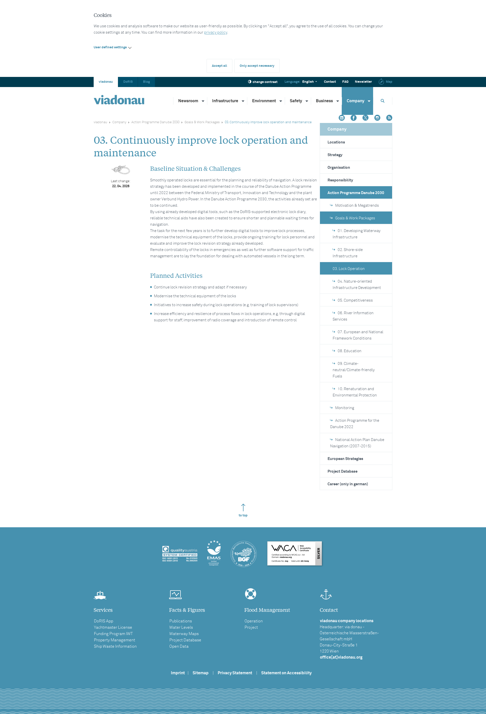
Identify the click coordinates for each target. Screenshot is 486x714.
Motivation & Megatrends (357, 205)
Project (251, 627)
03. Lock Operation (349, 269)
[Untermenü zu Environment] (281, 101)
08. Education (349, 351)
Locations (336, 142)
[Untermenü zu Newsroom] (203, 101)
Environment (264, 101)
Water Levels (181, 627)
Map (389, 81)
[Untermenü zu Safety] (307, 101)
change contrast (265, 82)
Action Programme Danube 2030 (155, 122)
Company (355, 101)
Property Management (114, 640)
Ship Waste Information (115, 646)
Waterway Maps (184, 634)
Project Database (342, 471)
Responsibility (340, 180)
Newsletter (363, 81)
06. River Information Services (353, 316)
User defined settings (110, 47)
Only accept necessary (257, 66)
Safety (296, 101)
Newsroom (188, 101)
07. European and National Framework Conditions (358, 335)
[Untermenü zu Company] (369, 101)
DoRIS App (103, 621)
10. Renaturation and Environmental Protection (355, 392)
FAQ (345, 81)
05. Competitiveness (355, 300)
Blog (146, 81)
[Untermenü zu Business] (338, 101)
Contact (330, 81)
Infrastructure (225, 101)
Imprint (178, 673)
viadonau (106, 81)
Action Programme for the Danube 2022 (354, 424)
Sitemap (201, 673)
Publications (180, 621)
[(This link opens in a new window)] (342, 118)
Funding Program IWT (113, 634)
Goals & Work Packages (202, 122)
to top (243, 515)
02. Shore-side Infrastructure (348, 253)
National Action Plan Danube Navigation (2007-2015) (357, 443)
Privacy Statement (235, 673)
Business (324, 101)
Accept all (219, 66)
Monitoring (344, 408)
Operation (254, 621)
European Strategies (345, 459)
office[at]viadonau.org (341, 657)
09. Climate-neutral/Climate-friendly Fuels (354, 370)
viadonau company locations (346, 621)
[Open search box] (382, 101)
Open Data (179, 646)
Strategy (335, 155)
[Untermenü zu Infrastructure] (243, 101)
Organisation (339, 168)
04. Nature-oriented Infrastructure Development (357, 285)
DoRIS (128, 81)
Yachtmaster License (113, 627)
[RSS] (389, 118)
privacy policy (215, 32)
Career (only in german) (348, 484)
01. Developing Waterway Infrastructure (356, 234)
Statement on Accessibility (286, 673)
